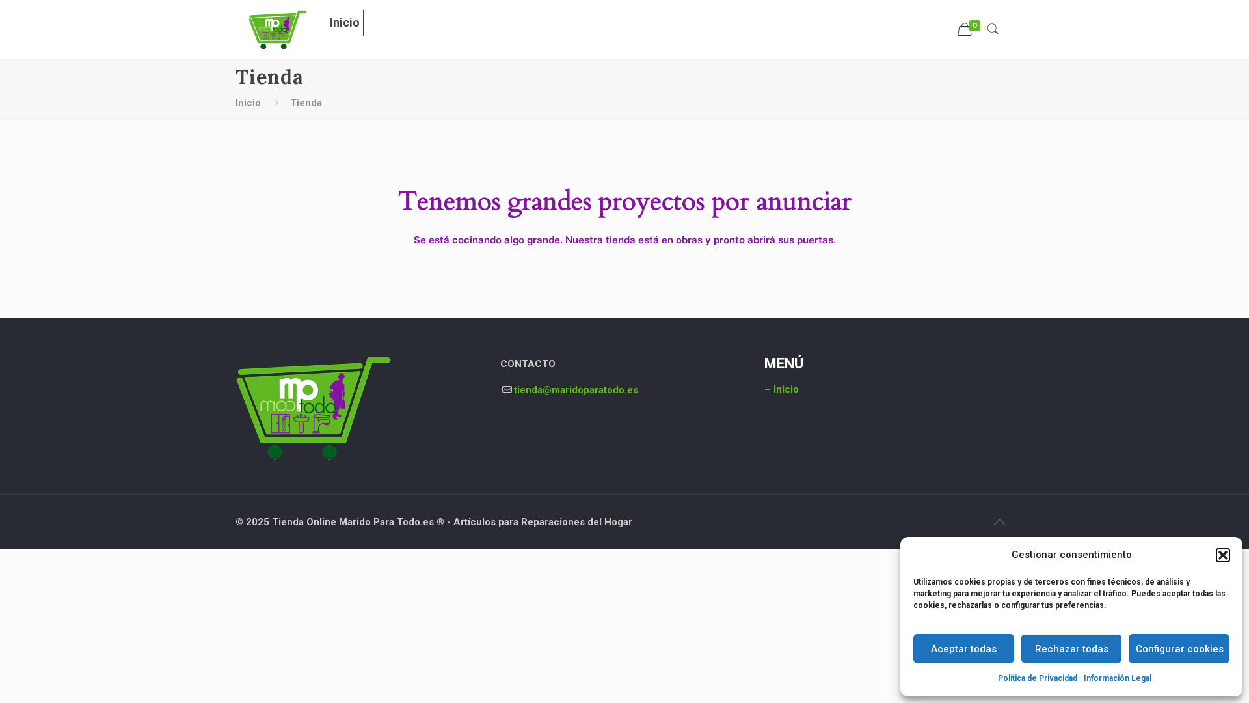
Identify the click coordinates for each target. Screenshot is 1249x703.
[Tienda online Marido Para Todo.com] (277, 29)
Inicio (248, 103)
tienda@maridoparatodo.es (576, 390)
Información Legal (1117, 678)
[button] (1222, 555)
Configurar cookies (1180, 649)
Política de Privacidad (1037, 678)
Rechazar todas (1071, 649)
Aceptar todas (964, 649)
